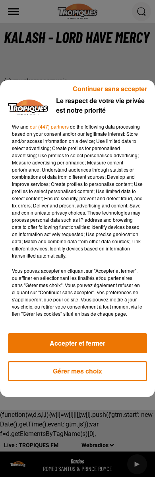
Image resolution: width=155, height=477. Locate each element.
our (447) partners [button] (49, 126)
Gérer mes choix (77, 370)
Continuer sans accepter (110, 88)
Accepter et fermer (77, 343)
